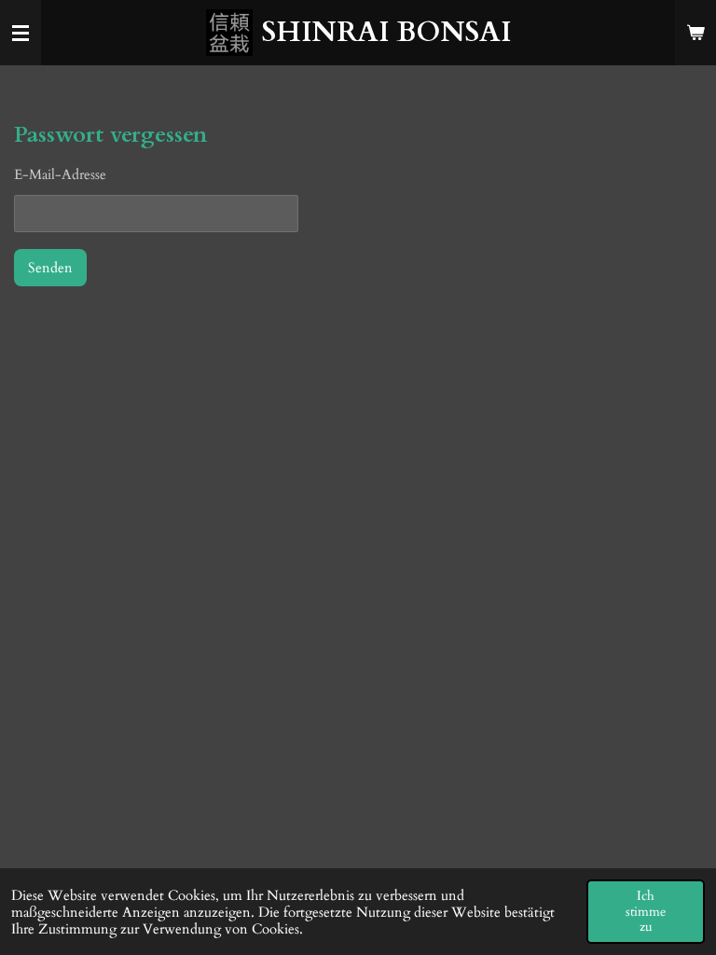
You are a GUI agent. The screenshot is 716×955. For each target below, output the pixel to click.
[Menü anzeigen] (20, 32)
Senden (50, 267)
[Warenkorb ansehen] (695, 32)
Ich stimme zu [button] (646, 911)
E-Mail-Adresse (60, 174)
